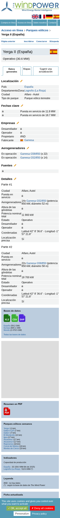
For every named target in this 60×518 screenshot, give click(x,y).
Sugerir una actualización (45, 70)
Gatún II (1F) (9, 431)
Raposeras (8, 444)
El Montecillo (9, 435)
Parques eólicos (37, 30)
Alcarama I (8, 439)
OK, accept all (18, 508)
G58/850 (35, 153)
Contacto (52, 23)
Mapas (26, 68)
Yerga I (7, 428)
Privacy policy (39, 513)
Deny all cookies (43, 508)
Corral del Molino (11, 446)
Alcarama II (8, 442)
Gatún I (7, 433)
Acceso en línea (24, 23)
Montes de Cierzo (11, 448)
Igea (6, 437)
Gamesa (29, 140)
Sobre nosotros (40, 23)
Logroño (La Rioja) (35, 90)
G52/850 (35, 157)
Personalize (22, 513)
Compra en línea (8, 23)
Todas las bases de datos (15, 334)
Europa (7, 328)
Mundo (7, 330)
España (28, 86)
